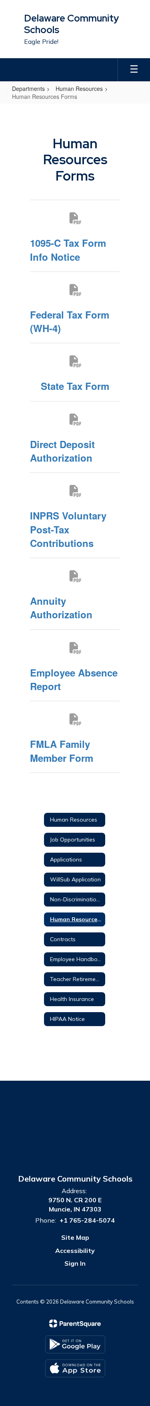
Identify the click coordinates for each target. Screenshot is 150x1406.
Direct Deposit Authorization (62, 450)
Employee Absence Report (74, 679)
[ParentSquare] (75, 1323)
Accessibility (75, 1251)
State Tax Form (75, 386)
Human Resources (79, 88)
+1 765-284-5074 (87, 1220)
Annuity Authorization (61, 607)
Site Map (75, 1237)
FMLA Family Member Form (61, 750)
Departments (28, 88)
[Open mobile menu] (134, 69)
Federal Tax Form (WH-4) (69, 321)
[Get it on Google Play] (75, 1344)
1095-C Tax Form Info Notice (68, 249)
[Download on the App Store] (75, 1368)
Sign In (75, 1263)
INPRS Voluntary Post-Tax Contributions (68, 529)
